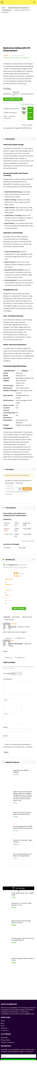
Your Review (8, 679)
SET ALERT (27, 489)
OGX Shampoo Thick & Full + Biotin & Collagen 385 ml (22, 939)
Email (5, 736)
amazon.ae (7, 118)
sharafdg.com (12, 112)
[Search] (34, 2)
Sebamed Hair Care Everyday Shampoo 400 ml (21, 921)
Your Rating (7, 674)
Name (6, 727)
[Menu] (2, 2)
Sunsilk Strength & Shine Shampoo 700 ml (22, 959)
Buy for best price (13, 99)
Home (3, 8)
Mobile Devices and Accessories (18, 8)
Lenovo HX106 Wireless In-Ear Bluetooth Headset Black (22, 855)
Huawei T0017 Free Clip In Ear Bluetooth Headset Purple (22, 813)
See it (30, 109)
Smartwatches (6, 10)
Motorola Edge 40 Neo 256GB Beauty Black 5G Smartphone (22, 827)
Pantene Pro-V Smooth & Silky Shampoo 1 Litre (21, 904)
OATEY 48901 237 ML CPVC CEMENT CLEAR (22, 894)
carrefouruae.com (14, 108)
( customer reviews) (17, 55)
